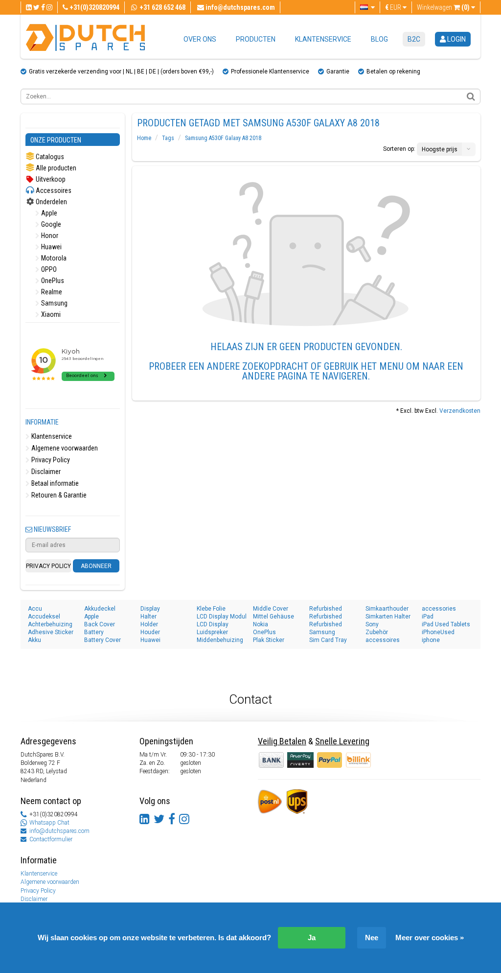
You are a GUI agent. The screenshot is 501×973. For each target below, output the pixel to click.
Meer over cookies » (429, 937)
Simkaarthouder (387, 608)
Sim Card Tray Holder (328, 640)
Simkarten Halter (387, 616)
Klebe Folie (211, 608)
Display (150, 608)
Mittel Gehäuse (273, 616)
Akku (34, 640)
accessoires (382, 640)
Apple (48, 213)
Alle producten (55, 168)
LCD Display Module (212, 624)
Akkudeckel (99, 608)
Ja (312, 937)
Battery (94, 632)
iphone (431, 640)
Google (50, 224)
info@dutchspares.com (59, 831)
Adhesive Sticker (50, 632)
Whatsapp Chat (49, 822)
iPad (427, 616)
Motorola (53, 258)
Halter (148, 616)
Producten (255, 39)
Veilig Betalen (282, 741)
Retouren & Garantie (58, 495)
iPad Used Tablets (446, 624)
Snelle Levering (342, 741)
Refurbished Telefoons (325, 624)
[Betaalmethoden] (301, 759)
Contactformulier (50, 839)
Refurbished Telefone (325, 616)
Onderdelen (50, 202)
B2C (414, 39)
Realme (51, 292)
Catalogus (49, 157)
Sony (372, 624)
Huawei (51, 247)
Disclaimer (45, 471)
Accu (35, 608)
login (456, 39)
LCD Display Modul (222, 616)
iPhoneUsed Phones (438, 632)
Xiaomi (50, 314)
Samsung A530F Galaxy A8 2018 (223, 138)
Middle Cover (270, 608)
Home (144, 138)
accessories (439, 608)
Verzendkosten (459, 410)
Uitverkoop (50, 179)
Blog (379, 39)
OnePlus (52, 281)
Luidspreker (212, 632)
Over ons (199, 39)
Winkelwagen (443, 7)
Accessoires (52, 190)
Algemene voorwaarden (64, 448)
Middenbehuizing (220, 640)
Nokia (260, 624)
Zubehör (376, 632)
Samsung (54, 303)
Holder (149, 624)
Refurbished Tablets (325, 609)
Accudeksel (44, 616)
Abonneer (96, 566)
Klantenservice (323, 39)
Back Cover (99, 624)
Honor (49, 235)
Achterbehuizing (50, 624)
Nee (371, 937)
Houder (150, 632)
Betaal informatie (54, 483)
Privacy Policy (50, 460)
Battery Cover (102, 640)
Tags (168, 138)
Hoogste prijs (439, 149)
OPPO (48, 269)
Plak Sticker (268, 640)
